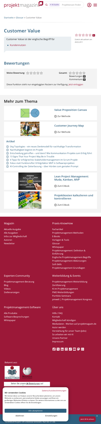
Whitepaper (58, 247)
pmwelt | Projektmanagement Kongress (72, 299)
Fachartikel (57, 229)
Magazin (9, 223)
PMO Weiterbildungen (63, 292)
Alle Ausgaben (11, 232)
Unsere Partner (60, 338)
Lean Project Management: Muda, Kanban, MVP (71, 178)
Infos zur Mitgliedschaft (15, 236)
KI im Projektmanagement (65, 288)
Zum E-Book (63, 185)
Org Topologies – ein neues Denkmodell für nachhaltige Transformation (45, 146)
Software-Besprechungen (16, 316)
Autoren (8, 239)
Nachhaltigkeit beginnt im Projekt (26, 149)
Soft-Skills (57, 264)
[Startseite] (23, 5)
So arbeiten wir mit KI (62, 334)
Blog (6, 285)
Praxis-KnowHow (62, 223)
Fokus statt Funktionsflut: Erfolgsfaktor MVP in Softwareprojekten (42, 163)
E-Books (56, 236)
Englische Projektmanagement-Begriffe (71, 257)
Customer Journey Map (69, 125)
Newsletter (9, 243)
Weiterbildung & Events (66, 275)
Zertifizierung (58, 285)
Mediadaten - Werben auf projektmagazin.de (74, 323)
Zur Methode (63, 116)
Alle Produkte (10, 313)
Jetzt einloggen (75, 84)
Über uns (57, 307)
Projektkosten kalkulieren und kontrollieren (73, 197)
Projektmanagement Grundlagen (68, 267)
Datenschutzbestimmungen (54, 390)
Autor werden (59, 327)
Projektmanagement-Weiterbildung (69, 281)
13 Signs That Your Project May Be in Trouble (32, 156)
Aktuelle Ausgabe (12, 229)
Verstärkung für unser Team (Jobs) (69, 330)
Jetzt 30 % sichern (87, 419)
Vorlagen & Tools (60, 239)
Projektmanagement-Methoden (68, 232)
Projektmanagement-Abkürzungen (69, 260)
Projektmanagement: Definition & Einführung (68, 252)
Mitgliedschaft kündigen (64, 320)
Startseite (9, 17)
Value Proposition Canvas (70, 110)
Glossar (19, 17)
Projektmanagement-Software (22, 307)
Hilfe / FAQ (57, 313)
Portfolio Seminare (61, 295)
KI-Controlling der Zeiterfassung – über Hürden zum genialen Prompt (44, 166)
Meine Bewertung (15, 72)
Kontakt (56, 316)
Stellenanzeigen (11, 292)
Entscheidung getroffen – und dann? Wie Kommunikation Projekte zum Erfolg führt (51, 153)
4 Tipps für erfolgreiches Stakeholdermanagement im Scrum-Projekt (44, 159)
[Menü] (95, 5)
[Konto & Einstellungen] (89, 5)
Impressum (58, 341)
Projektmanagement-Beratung (19, 281)
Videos (7, 288)
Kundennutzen (18, 45)
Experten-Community (17, 275)
